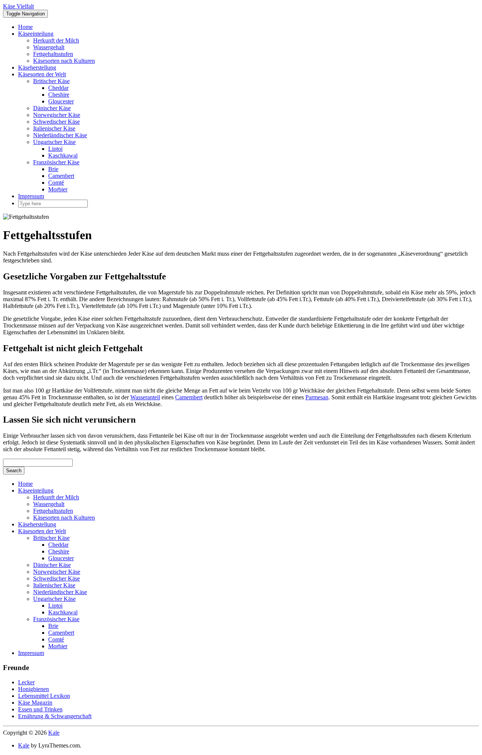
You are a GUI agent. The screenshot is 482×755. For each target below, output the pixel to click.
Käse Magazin (35, 702)
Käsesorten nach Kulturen (64, 61)
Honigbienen (33, 689)
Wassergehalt (48, 47)
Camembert (189, 397)
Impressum (31, 196)
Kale (53, 732)
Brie (53, 169)
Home (25, 27)
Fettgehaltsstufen (53, 54)
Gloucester (61, 101)
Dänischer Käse (52, 108)
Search (13, 470)
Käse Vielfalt (18, 6)
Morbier (57, 189)
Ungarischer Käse (54, 142)
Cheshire (58, 94)
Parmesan (316, 397)
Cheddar (58, 88)
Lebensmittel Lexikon (44, 696)
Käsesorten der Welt (42, 74)
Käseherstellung (37, 67)
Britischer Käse (51, 81)
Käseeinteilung (35, 33)
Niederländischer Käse (60, 135)
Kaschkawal (63, 155)
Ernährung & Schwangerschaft (55, 716)
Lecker (26, 682)
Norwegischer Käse (56, 115)
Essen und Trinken (40, 709)
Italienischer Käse (54, 128)
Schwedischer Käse (56, 121)
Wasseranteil (145, 397)
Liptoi (55, 149)
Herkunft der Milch (56, 40)
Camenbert (61, 176)
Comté (56, 182)
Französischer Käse (56, 162)
